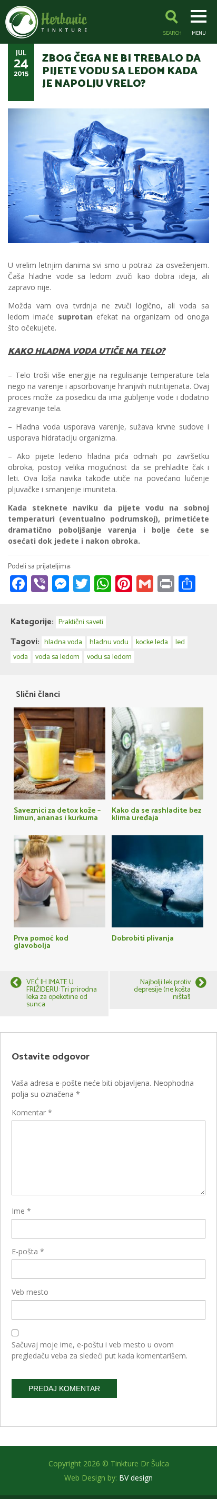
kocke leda (152, 642)
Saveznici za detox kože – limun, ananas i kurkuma (57, 813)
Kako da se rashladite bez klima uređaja (156, 813)
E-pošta (28, 1251)
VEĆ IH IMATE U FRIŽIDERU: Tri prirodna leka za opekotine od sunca (61, 993)
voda (20, 657)
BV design (136, 1478)
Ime (21, 1211)
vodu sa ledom (109, 657)
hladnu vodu (109, 642)
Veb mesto (30, 1292)
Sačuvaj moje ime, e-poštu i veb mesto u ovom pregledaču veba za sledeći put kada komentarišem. (100, 1350)
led (180, 642)
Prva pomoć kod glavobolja (41, 941)
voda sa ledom (57, 657)
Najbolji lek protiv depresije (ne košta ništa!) (162, 989)
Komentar (32, 1112)
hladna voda (63, 642)
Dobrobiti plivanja (143, 938)
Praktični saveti (80, 622)
